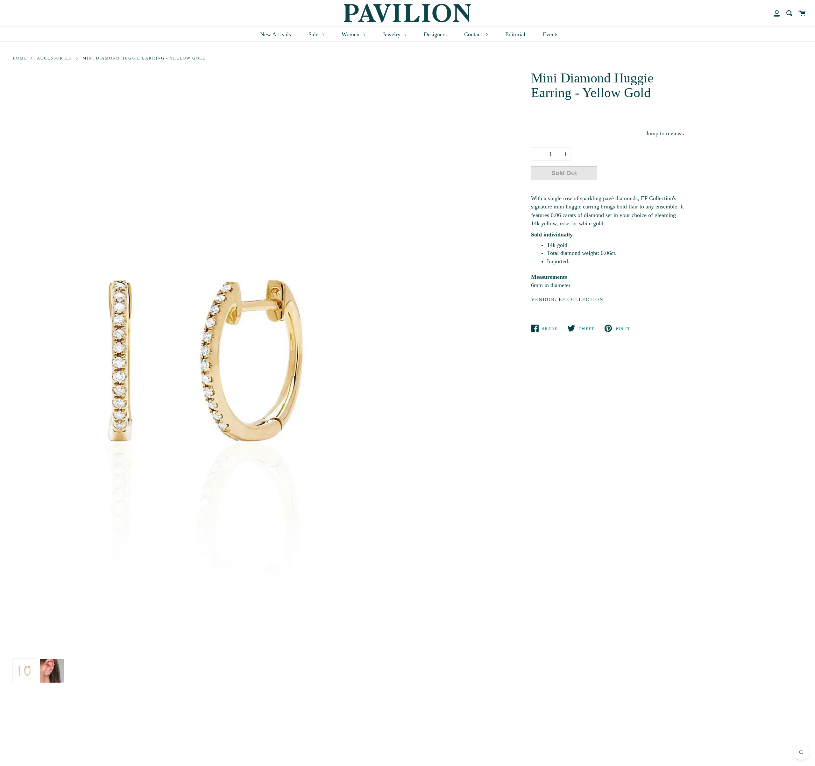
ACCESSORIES (54, 58)
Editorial (515, 34)
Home (20, 58)
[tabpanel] (208, 363)
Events (550, 34)
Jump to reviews (665, 133)
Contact (474, 34)
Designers (435, 34)
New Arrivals (275, 34)
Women (351, 34)
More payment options (640, 188)
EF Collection (581, 299)
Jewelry (392, 34)
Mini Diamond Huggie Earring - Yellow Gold (144, 58)
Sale (314, 34)
